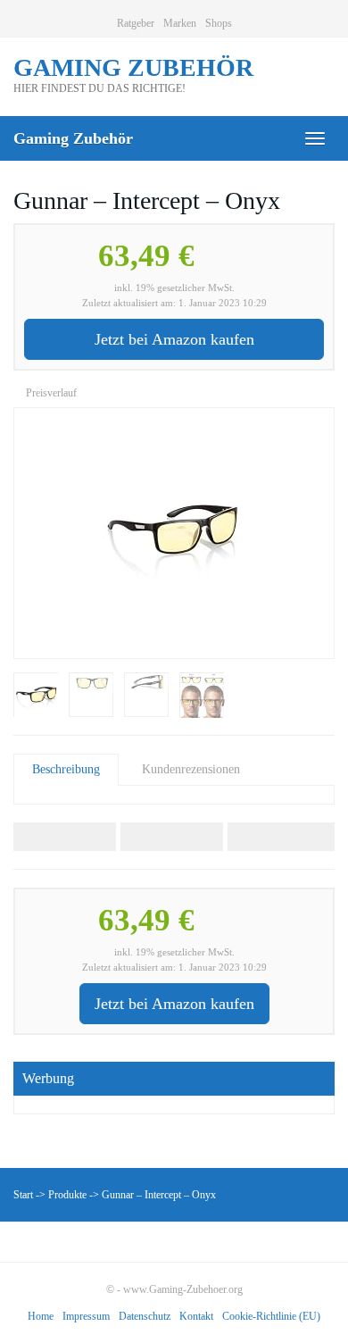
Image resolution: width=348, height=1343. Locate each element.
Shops (218, 23)
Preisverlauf (50, 393)
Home (41, 1316)
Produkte (67, 1195)
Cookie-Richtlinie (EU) (271, 1316)
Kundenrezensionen (191, 769)
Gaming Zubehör (73, 138)
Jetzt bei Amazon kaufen (174, 339)
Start (23, 1195)
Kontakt (196, 1316)
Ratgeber (135, 23)
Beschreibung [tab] (66, 769)
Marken (179, 23)
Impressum (86, 1316)
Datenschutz (144, 1316)
